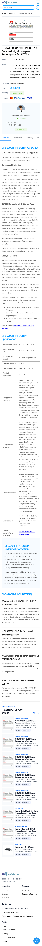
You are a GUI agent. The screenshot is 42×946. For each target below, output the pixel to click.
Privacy (4, 926)
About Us (25, 890)
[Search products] (38, 7)
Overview (5, 138)
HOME (4, 13)
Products (12, 13)
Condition (5, 84)
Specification (17, 138)
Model (4, 60)
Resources (5, 898)
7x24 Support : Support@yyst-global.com (17, 916)
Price (3, 88)
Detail (4, 64)
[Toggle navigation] (38, 3)
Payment (5, 98)
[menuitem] (17, 137)
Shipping (5, 933)
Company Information (29, 894)
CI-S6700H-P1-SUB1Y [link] (26, 13)
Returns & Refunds (8, 937)
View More (36, 713)
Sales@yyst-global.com (11, 912)
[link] (4, 13)
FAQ (38, 138)
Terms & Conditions (9, 930)
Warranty (5, 92)
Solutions (5, 894)
